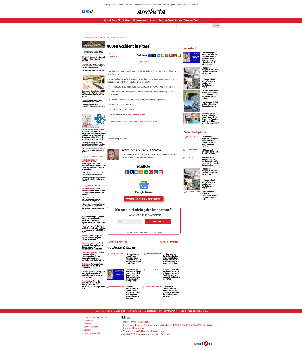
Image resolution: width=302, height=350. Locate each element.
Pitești (121, 20)
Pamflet (179, 5)
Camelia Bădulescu (140, 322)
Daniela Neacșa (116, 57)
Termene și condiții (92, 333)
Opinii (172, 5)
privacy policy (157, 232)
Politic (149, 5)
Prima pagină (109, 5)
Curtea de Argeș (157, 20)
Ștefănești (169, 20)
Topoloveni (188, 20)
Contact (87, 324)
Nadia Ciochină (150, 325)
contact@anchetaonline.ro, (124, 311)
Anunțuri (120, 5)
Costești (178, 20)
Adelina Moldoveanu (140, 331)
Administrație (139, 5)
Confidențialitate (91, 327)
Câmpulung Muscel (141, 20)
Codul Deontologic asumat (95, 317)
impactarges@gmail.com (149, 311)
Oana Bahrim (136, 325)
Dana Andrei (180, 325)
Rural (196, 20)
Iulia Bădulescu (166, 325)
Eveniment (102, 37)
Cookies (87, 330)
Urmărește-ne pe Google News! (143, 198)
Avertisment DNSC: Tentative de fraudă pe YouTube (134, 121)
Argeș (114, 20)
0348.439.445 (173, 311)
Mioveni (128, 20)
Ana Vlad (128, 328)
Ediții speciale (190, 5)
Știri (95, 37)
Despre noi (88, 320)
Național (107, 20)
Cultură (165, 5)
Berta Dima (139, 328)
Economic (157, 5)
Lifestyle (128, 5)
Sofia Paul (192, 325)
